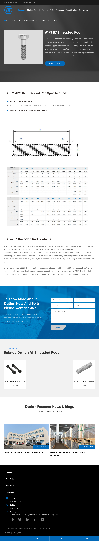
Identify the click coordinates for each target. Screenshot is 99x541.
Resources (60, 10)
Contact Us (83, 10)
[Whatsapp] (12, 539)
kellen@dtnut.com (29, 2)
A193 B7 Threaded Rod (49, 21)
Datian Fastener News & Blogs (49, 407)
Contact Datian (55, 63)
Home (8, 21)
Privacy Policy (17, 533)
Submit (57, 328)
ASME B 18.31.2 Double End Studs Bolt (15, 383)
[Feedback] (86, 539)
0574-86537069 (11, 2)
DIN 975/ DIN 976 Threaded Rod (84, 383)
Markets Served (33, 10)
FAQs (52, 10)
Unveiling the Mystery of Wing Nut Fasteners (24, 452)
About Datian (71, 10)
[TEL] (62, 539)
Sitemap (7, 533)
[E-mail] (37, 539)
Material (44, 10)
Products (21, 10)
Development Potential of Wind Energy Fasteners (68, 454)
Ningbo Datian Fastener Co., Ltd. (25, 528)
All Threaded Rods (30, 21)
